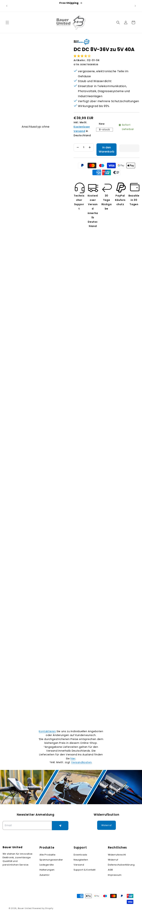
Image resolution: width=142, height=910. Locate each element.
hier (72, 758)
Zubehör (44, 874)
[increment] (90, 147)
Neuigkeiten (81, 859)
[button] (83, 56)
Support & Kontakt (84, 869)
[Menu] (7, 22)
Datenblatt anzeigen (14, 698)
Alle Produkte (47, 854)
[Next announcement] (135, 6)
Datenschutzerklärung (121, 864)
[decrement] (78, 147)
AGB (110, 869)
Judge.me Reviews (74, 718)
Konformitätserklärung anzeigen (62, 698)
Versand (79, 864)
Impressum (115, 874)
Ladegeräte (46, 864)
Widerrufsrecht (117, 854)
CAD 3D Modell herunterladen (111, 698)
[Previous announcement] (7, 6)
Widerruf (113, 859)
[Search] (118, 22)
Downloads (80, 854)
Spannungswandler (51, 859)
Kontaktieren (47, 731)
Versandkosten (81, 762)
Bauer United (25, 908)
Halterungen (47, 869)
